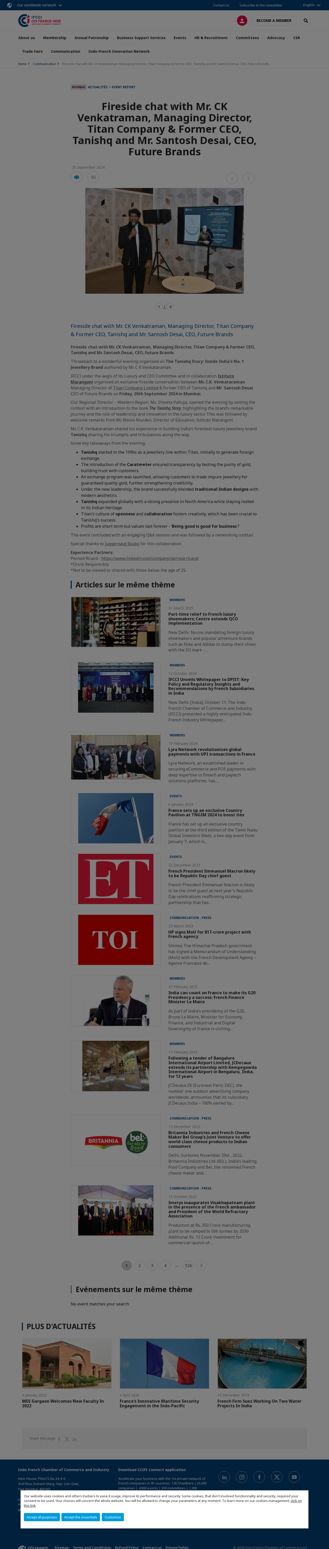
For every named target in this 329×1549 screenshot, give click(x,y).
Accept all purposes (42, 1517)
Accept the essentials (80, 1517)
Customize (113, 1517)
